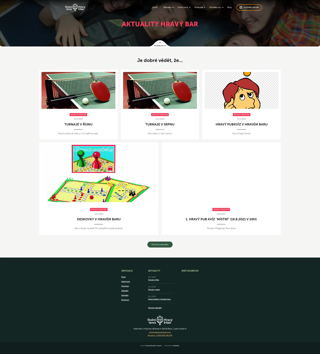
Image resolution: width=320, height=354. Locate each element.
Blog (229, 7)
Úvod (154, 7)
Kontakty (124, 295)
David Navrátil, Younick (154, 346)
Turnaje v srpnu (154, 289)
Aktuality (124, 290)
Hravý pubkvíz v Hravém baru (159, 299)
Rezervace (125, 300)
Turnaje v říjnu (153, 280)
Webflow (176, 346)
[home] (75, 7)
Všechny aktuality (159, 244)
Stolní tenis (125, 281)
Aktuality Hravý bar (78, 114)
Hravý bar (125, 286)
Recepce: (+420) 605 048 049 (160, 335)
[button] (168, 7)
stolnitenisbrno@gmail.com (160, 332)
